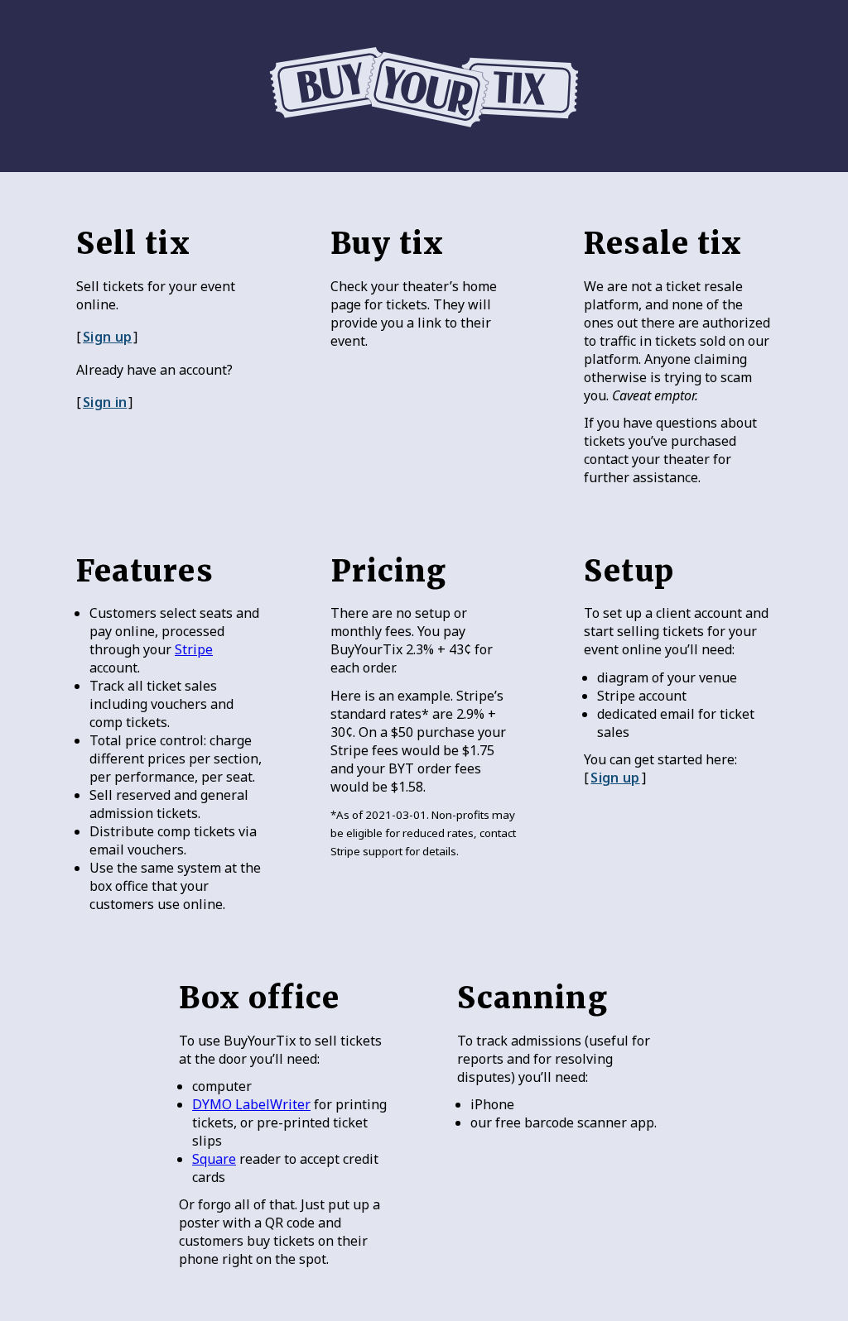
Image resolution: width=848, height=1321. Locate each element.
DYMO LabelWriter (251, 1104)
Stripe (194, 649)
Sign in (105, 402)
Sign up (107, 337)
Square (214, 1159)
